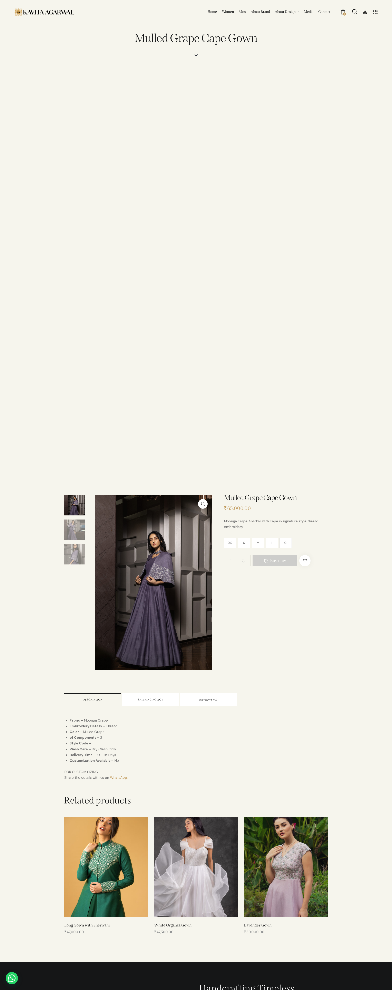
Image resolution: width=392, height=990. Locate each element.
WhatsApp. (119, 777)
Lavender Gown (258, 925)
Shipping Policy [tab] (150, 699)
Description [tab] (93, 699)
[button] (203, 504)
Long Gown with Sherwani (87, 925)
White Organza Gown (173, 925)
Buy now (278, 560)
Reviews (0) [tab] (208, 699)
